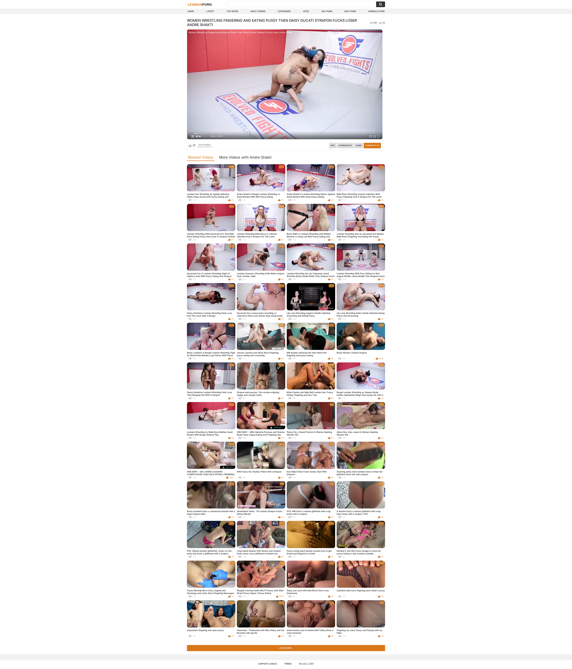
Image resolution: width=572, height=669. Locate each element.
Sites (306, 11)
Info (333, 145)
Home (191, 11)
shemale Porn (376, 11)
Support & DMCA (267, 663)
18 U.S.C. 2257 (306, 663)
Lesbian (200, 4)
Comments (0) (372, 145)
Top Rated (232, 11)
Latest (210, 11)
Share (359, 145)
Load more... (286, 648)
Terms (288, 663)
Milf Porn (350, 11)
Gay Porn (326, 11)
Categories (284, 11)
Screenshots (345, 145)
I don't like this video (194, 145)
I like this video (190, 145)
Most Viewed (258, 11)
